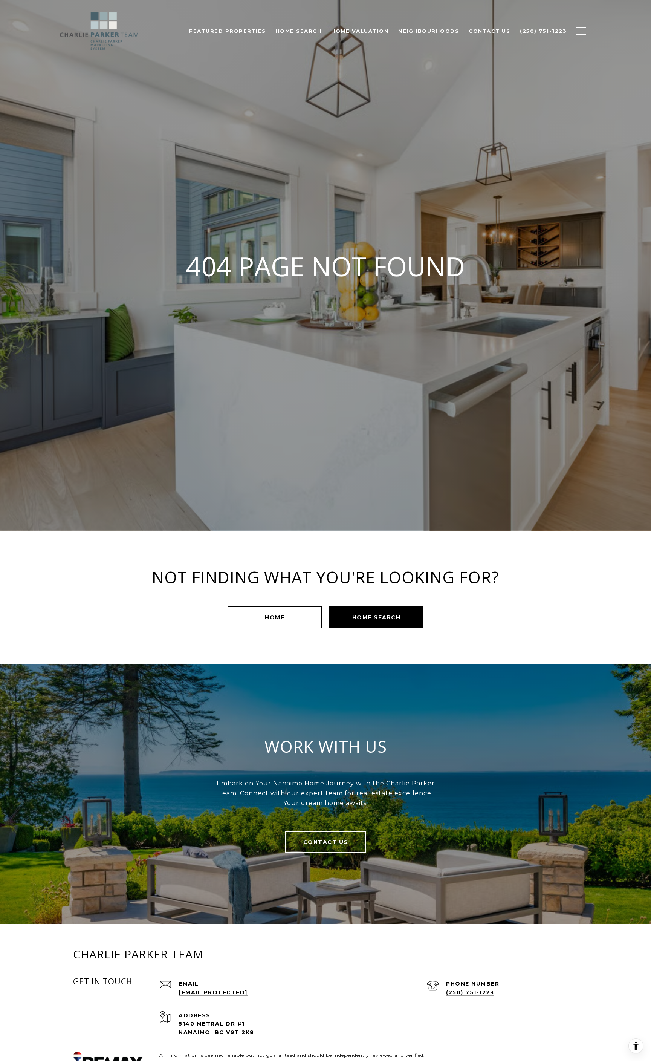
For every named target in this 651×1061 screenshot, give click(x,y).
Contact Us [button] (325, 842)
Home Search (376, 617)
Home (274, 617)
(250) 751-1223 (470, 992)
